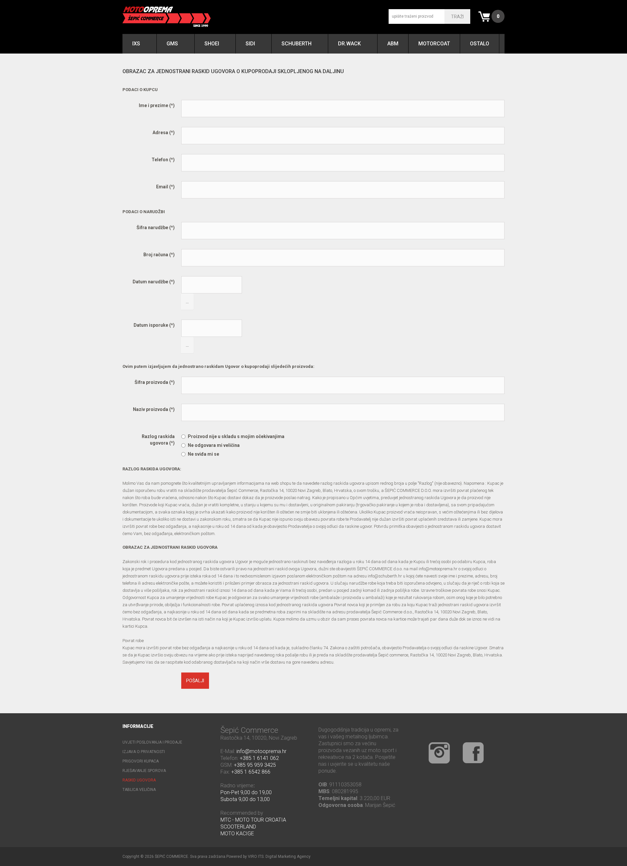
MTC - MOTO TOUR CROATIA (253, 820)
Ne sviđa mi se (203, 454)
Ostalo (479, 43)
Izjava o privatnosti (143, 751)
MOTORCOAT (434, 43)
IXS (136, 43)
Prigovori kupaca (140, 761)
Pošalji (195, 680)
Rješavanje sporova (144, 770)
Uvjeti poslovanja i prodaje (152, 742)
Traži (457, 16)
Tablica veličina (139, 789)
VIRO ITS (256, 856)
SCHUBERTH (296, 43)
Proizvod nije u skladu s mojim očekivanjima (236, 436)
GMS (172, 43)
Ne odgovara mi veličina (214, 445)
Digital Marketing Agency (288, 856)
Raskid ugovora (139, 780)
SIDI (250, 43)
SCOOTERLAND (238, 827)
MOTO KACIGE (237, 833)
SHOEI (211, 43)
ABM (392, 43)
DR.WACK (349, 43)
